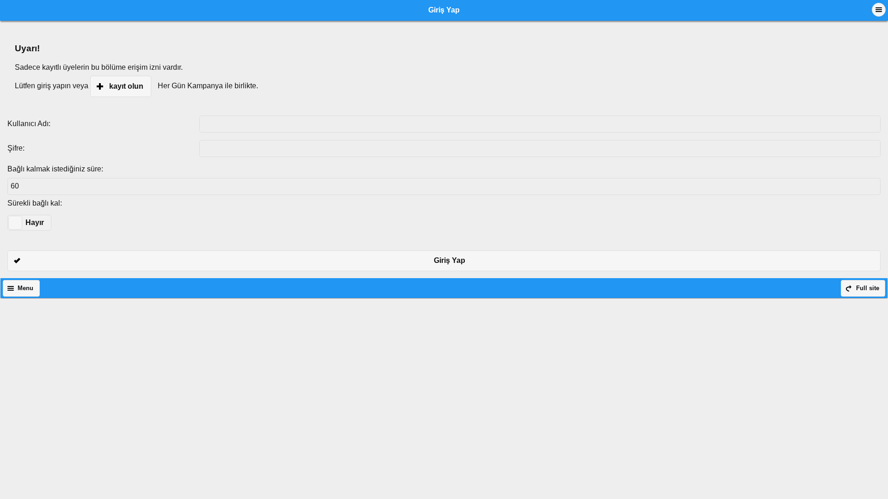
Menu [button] (25, 288)
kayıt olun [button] (126, 86)
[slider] (15, 223)
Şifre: (16, 148)
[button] (879, 10)
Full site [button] (867, 288)
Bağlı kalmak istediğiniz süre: (55, 169)
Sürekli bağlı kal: (34, 203)
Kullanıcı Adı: (28, 124)
